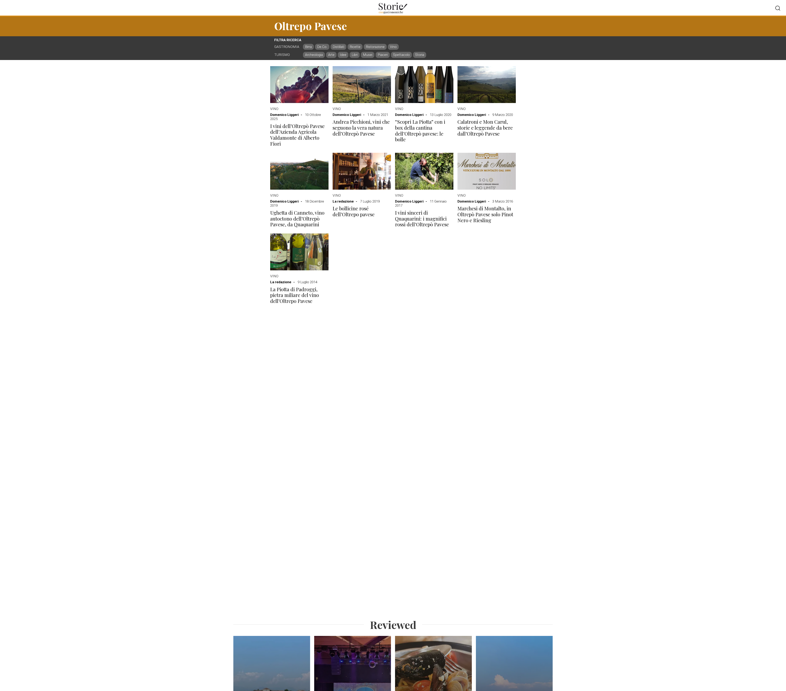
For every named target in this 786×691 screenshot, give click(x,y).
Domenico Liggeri (284, 115)
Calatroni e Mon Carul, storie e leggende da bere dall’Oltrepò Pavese (485, 127)
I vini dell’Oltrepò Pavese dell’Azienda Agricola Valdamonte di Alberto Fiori (297, 135)
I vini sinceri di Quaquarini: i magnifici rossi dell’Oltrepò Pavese (422, 218)
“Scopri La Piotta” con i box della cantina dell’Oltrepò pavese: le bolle (420, 130)
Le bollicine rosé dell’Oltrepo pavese (354, 211)
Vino (274, 109)
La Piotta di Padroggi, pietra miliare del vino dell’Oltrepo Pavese (294, 295)
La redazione (343, 201)
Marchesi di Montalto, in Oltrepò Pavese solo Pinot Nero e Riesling (485, 214)
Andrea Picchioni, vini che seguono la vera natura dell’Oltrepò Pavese (361, 127)
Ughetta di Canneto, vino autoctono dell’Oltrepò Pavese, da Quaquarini (297, 218)
